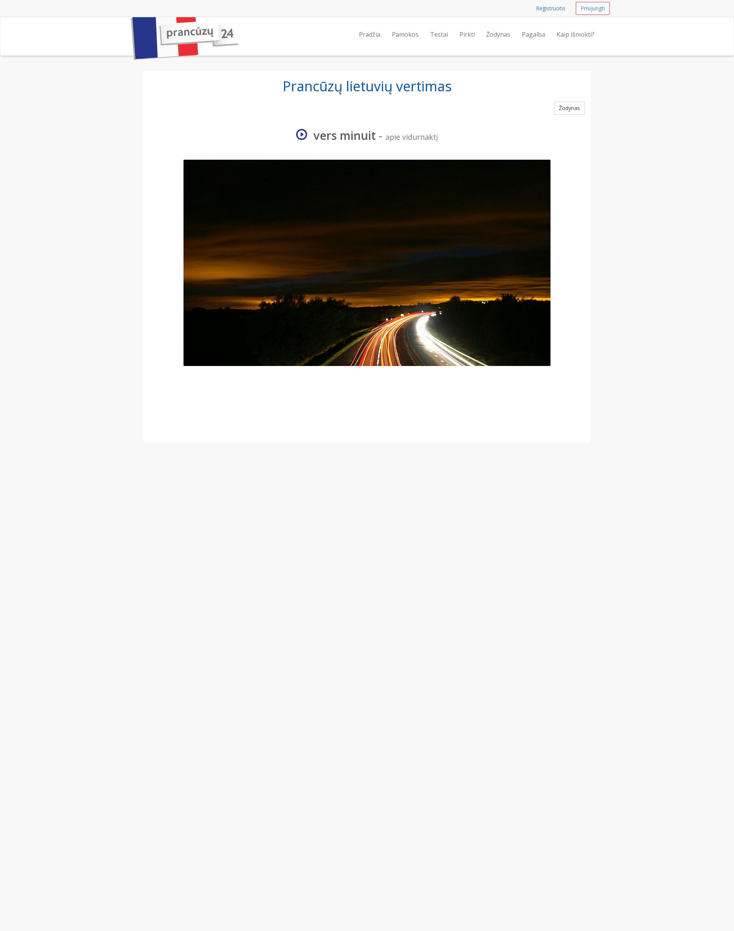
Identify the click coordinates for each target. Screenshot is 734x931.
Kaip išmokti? (575, 34)
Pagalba (533, 34)
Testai (439, 34)
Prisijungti (593, 8)
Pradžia (369, 34)
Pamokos (405, 34)
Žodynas (498, 34)
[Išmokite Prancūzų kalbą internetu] (128, 26)
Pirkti (467, 34)
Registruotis (550, 8)
